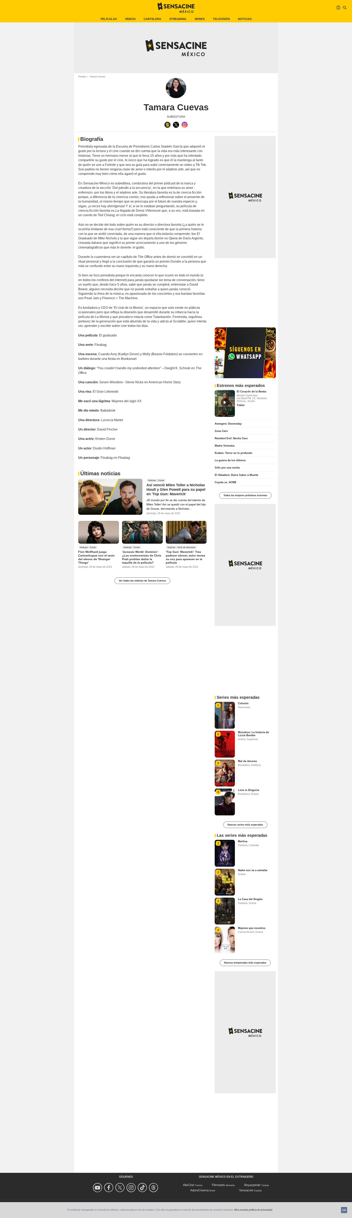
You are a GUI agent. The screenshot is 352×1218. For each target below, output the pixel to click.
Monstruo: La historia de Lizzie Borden (253, 734)
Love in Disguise (248, 790)
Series (200, 19)
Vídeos (130, 19)
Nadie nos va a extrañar (252, 870)
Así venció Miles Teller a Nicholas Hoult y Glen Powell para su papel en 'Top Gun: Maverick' (175, 489)
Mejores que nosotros (251, 928)
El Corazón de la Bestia (251, 391)
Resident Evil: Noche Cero (231, 438)
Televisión (221, 19)
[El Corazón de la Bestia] (225, 403)
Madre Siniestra (224, 445)
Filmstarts (218, 1185)
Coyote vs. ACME (225, 482)
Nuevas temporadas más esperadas (245, 962)
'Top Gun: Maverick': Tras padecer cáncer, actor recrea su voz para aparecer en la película (185, 557)
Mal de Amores (247, 761)
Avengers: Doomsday (228, 423)
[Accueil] (176, 8)
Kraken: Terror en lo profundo (233, 453)
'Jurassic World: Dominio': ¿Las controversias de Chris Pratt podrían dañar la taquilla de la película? (141, 557)
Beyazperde (252, 1185)
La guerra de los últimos (230, 460)
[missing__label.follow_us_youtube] (98, 1187)
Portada (82, 76)
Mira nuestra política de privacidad (253, 1209)
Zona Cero (221, 431)
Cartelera (152, 19)
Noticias (245, 19)
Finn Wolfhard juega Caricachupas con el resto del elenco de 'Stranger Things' (96, 557)
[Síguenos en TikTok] (143, 1187)
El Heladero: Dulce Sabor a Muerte (236, 474)
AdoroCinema (199, 1190)
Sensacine (246, 1190)
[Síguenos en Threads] (154, 1187)
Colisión (243, 703)
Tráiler (241, 405)
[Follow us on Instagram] (131, 1187)
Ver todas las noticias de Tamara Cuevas (142, 580)
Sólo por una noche (227, 467)
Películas (109, 19)
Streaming (177, 19)
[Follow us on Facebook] (109, 1187)
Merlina (242, 841)
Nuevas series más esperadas (245, 824)
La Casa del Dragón (250, 899)
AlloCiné (188, 1185)
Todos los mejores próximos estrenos (245, 495)
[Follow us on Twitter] (120, 1187)
